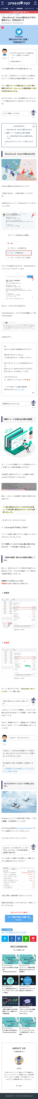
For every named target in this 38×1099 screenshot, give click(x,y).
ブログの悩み (22, 932)
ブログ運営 (5, 8)
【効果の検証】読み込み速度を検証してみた (20, 137)
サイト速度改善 (8, 929)
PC (13, 8)
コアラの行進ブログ (18, 1095)
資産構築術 (20, 8)
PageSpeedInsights (23, 828)
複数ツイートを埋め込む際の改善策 (18, 133)
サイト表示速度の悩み (10, 932)
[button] (32, 126)
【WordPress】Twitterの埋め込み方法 (19, 129)
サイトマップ (30, 8)
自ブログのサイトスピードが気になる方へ (19, 143)
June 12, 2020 (19, 389)
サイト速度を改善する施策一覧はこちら (19, 12)
